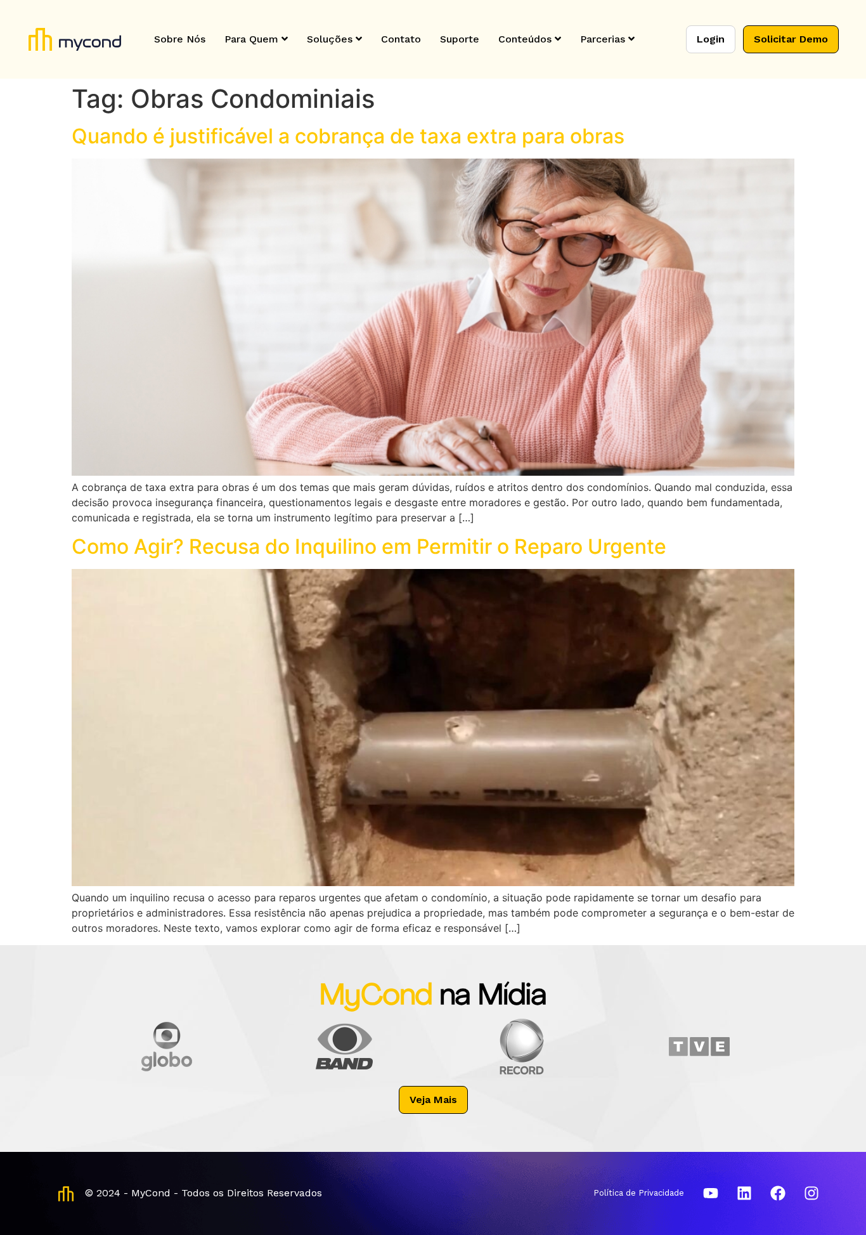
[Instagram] (811, 1193)
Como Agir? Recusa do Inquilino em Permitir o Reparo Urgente (369, 546)
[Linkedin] (744, 1193)
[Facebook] (778, 1193)
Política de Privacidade (638, 1193)
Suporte (459, 39)
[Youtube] (710, 1193)
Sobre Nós (179, 39)
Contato (401, 39)
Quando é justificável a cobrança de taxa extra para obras (348, 136)
